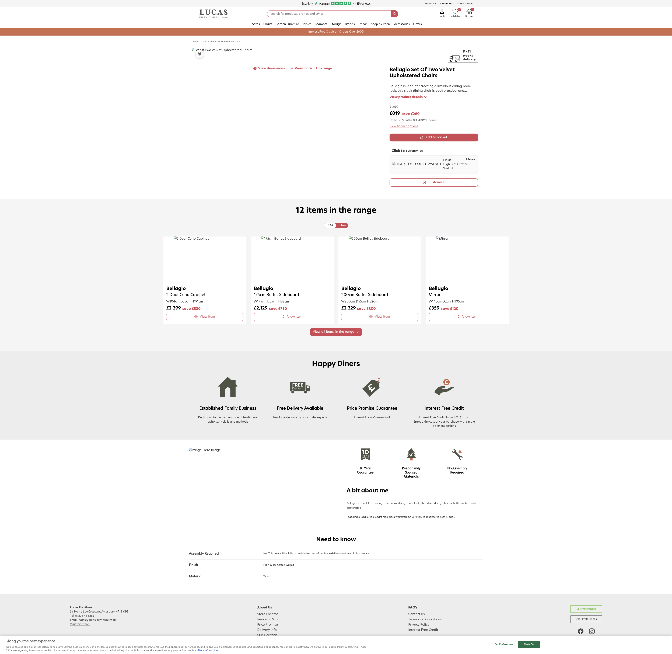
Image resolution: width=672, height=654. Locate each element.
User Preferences (586, 619)
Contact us (416, 614)
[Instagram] (592, 631)
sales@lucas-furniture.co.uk (98, 620)
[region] (336, 645)
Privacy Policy (418, 624)
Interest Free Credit (423, 630)
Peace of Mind (268, 619)
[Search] (394, 13)
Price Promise (267, 624)
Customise (436, 182)
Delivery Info (267, 630)
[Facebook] (580, 631)
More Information (208, 650)
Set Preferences (586, 609)
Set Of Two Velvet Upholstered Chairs (222, 42)
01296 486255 (84, 615)
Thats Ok (529, 644)
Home (196, 42)
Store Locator (267, 614)
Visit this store (80, 624)
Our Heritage (267, 635)
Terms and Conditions (425, 619)
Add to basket (436, 137)
